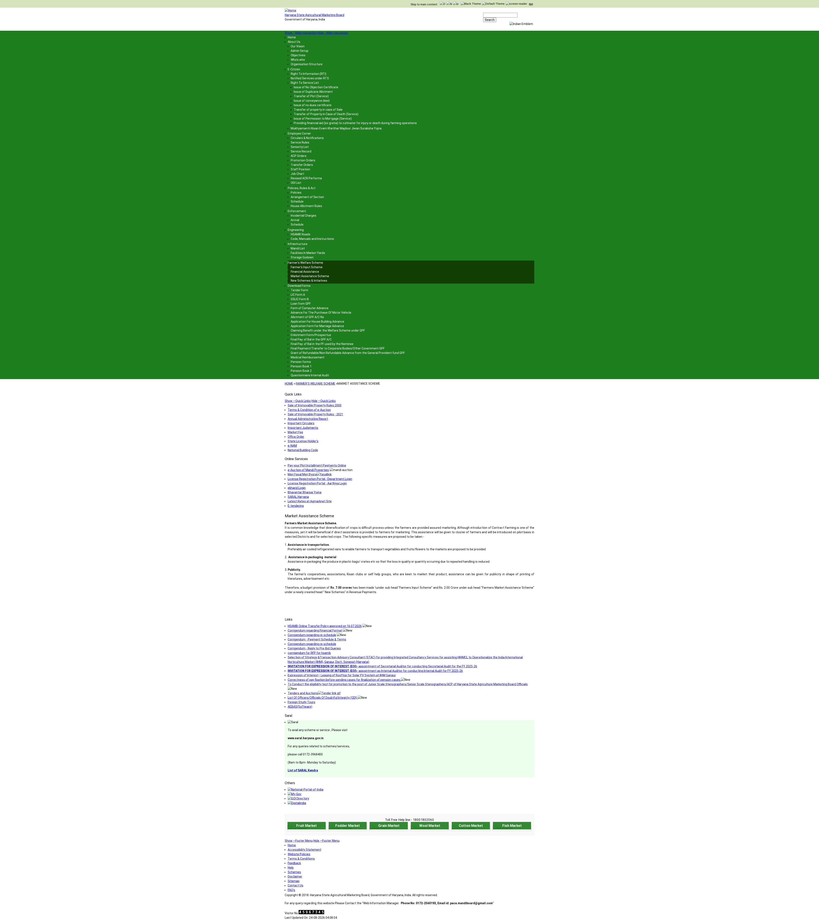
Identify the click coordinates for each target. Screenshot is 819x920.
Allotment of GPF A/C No (307, 317)
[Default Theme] (493, 3)
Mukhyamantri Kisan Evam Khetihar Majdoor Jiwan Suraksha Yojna (336, 128)
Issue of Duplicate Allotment (313, 91)
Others (290, 783)
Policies (296, 192)
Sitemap (293, 881)
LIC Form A (298, 294)
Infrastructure (297, 244)
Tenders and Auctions (303, 693)
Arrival (295, 220)
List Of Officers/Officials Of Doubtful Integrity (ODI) (323, 697)
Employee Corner (299, 133)
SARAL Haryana (298, 496)
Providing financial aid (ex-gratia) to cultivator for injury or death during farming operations (355, 123)
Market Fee (295, 432)
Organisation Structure (306, 64)
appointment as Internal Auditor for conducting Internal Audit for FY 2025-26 (375, 670)
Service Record (301, 151)
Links (288, 619)
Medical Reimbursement (307, 357)
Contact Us (295, 885)
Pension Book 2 (301, 370)
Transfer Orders (302, 165)
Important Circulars (301, 423)
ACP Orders (298, 156)
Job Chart (297, 173)
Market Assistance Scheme (310, 276)
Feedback (294, 863)
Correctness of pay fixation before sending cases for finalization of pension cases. (344, 679)
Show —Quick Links (298, 401)
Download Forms (299, 285)
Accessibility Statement (304, 849)
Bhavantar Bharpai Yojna (304, 492)
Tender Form (299, 290)
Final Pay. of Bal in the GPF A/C (311, 339)
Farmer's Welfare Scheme (305, 262)
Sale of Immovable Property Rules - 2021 (315, 414)
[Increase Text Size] (456, 4)
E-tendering (296, 505)
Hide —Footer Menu (326, 840)
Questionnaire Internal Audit (310, 375)
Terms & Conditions (301, 858)
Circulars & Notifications (307, 138)
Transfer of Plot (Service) (311, 96)
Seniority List (300, 147)
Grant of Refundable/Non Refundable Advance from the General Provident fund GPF (348, 353)
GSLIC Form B (300, 299)
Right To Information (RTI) (308, 73)
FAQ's (291, 890)
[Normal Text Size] (449, 4)
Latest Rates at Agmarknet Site (310, 501)
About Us (294, 41)
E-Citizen (294, 69)
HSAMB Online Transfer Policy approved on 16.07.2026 (325, 626)
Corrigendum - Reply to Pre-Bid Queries (314, 648)
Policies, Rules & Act (301, 188)
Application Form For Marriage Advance (317, 326)
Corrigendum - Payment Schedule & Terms (317, 639)
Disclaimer (295, 876)
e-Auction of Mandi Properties (308, 470)
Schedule (297, 201)
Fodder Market (347, 825)
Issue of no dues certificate (312, 105)
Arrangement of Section (307, 197)
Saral (288, 716)
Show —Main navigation (301, 33)
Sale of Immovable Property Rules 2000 (314, 405)
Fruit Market (306, 825)
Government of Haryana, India (305, 19)
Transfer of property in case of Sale (318, 109)
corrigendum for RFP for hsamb (309, 653)
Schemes (294, 872)
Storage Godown (302, 257)
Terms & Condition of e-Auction (309, 409)
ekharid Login (297, 488)
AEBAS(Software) (300, 706)
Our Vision (298, 46)
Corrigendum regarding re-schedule (312, 635)
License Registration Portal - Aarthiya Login (317, 483)
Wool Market (429, 825)
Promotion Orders (303, 160)
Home (292, 37)
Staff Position (300, 169)
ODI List (296, 182)
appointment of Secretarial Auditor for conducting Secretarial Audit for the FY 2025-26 (382, 666)
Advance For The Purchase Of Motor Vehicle (321, 312)
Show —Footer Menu (299, 840)
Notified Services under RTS (310, 78)
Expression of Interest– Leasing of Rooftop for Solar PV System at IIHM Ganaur (342, 675)
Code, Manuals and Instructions (312, 239)
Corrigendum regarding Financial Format (315, 630)
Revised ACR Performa (306, 178)
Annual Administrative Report (308, 418)
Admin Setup (299, 50)
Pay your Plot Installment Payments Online (317, 465)
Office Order (296, 436)
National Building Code (303, 450)
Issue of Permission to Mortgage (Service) (323, 118)
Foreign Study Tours (301, 702)
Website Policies (299, 854)
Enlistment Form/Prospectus (311, 335)
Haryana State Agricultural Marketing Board (314, 15)
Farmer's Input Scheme (306, 267)
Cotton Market (471, 825)
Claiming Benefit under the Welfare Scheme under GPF (328, 330)
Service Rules (300, 142)
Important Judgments (303, 427)
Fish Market (512, 825)
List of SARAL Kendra (303, 770)
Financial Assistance (305, 271)
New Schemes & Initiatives (309, 280)
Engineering (296, 230)
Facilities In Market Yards (308, 253)
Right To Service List (305, 82)
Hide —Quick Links (323, 401)
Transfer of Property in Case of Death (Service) (326, 114)
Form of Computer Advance (309, 308)
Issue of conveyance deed (312, 100)
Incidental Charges (303, 215)
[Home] (290, 10)
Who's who (298, 59)
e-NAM (292, 445)
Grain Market (388, 825)
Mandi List (298, 248)
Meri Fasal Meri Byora (302, 474)
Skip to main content (424, 4)
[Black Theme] (471, 3)
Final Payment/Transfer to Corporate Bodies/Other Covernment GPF (338, 348)
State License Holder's (303, 441)
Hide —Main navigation (333, 33)
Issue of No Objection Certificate (316, 87)
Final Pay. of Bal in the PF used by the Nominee (322, 344)
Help (291, 867)
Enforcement (297, 211)
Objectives (298, 55)
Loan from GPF (301, 303)
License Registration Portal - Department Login (320, 479)
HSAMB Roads (300, 234)
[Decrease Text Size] (442, 4)
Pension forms (301, 362)
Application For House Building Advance (317, 321)
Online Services (296, 459)
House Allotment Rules (306, 206)
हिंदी (531, 4)
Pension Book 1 (301, 366)
